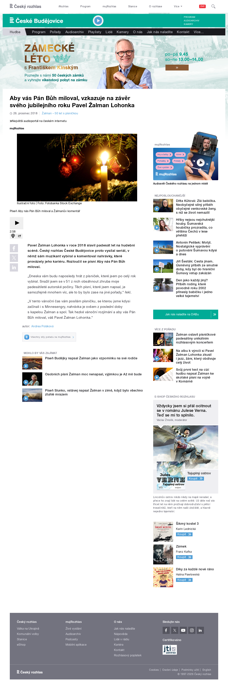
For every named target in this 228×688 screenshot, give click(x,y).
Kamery (188, 24)
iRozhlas (64, 6)
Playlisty (94, 32)
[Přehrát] (16, 223)
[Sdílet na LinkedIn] (14, 267)
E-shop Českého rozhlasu (175, 396)
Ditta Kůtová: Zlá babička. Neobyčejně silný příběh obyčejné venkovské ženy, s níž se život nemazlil (196, 206)
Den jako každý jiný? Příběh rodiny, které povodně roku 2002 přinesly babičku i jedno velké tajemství (194, 288)
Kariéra (118, 644)
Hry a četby (162, 154)
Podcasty (72, 639)
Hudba (15, 32)
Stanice (132, 6)
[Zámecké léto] (114, 62)
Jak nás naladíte (160, 32)
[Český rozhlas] (25, 6)
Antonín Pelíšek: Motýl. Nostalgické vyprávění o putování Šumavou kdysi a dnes (196, 248)
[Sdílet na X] (14, 258)
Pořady (55, 32)
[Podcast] (13, 236)
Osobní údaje (170, 669)
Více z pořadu (165, 329)
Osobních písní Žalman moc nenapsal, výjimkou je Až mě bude (93, 374)
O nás (137, 32)
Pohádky (161, 161)
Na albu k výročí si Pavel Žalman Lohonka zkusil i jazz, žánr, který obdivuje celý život (196, 356)
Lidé (109, 32)
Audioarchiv (191, 20)
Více (199, 32)
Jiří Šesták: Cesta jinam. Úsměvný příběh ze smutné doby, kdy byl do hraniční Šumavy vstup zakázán (197, 267)
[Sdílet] (19, 236)
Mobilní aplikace (76, 644)
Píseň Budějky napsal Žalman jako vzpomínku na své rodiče (91, 358)
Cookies (154, 669)
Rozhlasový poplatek (127, 655)
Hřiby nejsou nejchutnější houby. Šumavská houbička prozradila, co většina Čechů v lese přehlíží (195, 227)
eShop (21, 644)
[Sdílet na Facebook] (14, 248)
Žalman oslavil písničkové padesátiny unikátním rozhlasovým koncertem (196, 338)
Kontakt (183, 32)
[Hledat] (213, 6)
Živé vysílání (163, 167)
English (207, 669)
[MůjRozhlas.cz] (17, 129)
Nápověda (121, 634)
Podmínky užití (190, 669)
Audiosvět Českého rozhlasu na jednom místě (180, 183)
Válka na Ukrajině (28, 628)
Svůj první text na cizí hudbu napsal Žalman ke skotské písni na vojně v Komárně (195, 375)
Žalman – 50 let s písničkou (60, 113)
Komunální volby (28, 634)
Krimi (178, 154)
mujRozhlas (109, 6)
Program (85, 6)
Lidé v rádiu (121, 639)
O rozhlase (155, 6)
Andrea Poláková (42, 326)
